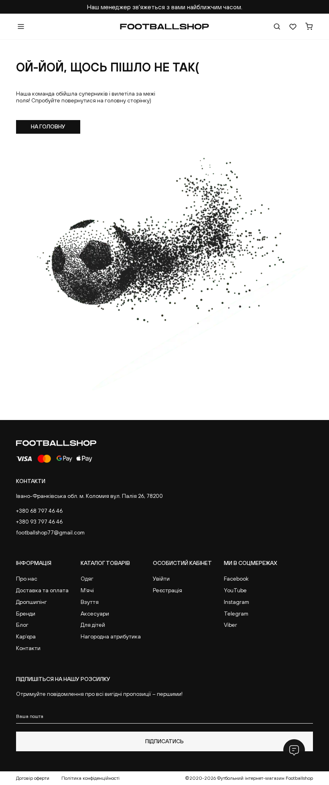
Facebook (236, 578)
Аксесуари (95, 613)
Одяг (87, 578)
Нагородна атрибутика (111, 636)
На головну (48, 126)
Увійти (161, 578)
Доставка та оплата (42, 590)
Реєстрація (167, 590)
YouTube (235, 590)
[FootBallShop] (164, 27)
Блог (22, 625)
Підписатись (164, 741)
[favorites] (293, 26)
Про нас (26, 578)
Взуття (90, 602)
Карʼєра (26, 636)
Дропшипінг (31, 602)
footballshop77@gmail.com (50, 532)
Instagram (236, 602)
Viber (230, 625)
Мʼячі (87, 590)
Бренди (25, 613)
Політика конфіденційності (90, 778)
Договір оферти (32, 778)
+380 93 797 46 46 (39, 521)
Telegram (236, 613)
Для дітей (93, 625)
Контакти (28, 648)
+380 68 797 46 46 (39, 511)
